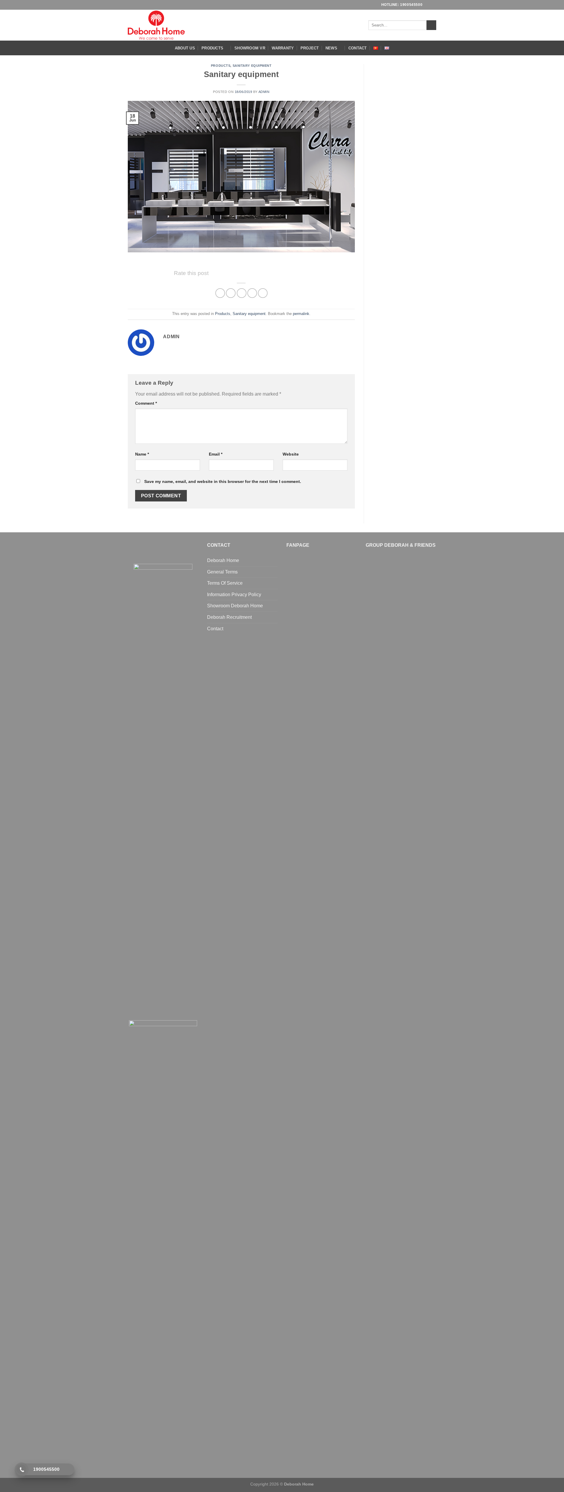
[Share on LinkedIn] (263, 293)
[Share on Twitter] (231, 293)
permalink (301, 313)
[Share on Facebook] (220, 293)
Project (310, 48)
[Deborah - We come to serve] (156, 25)
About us (185, 48)
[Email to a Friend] (241, 293)
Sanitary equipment (252, 65)
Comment (146, 403)
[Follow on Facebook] (427, 5)
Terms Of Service (225, 583)
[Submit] (431, 25)
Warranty (283, 48)
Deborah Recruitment (229, 617)
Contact (357, 48)
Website (291, 454)
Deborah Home (223, 560)
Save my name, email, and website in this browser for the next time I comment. (222, 481)
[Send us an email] (433, 5)
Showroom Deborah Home (235, 605)
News (331, 48)
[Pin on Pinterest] (252, 293)
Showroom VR (249, 48)
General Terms (222, 571)
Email (215, 454)
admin (264, 92)
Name (142, 454)
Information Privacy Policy (234, 594)
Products (212, 48)
